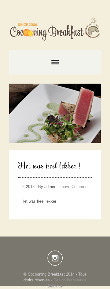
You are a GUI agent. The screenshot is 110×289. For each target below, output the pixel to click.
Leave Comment (74, 186)
